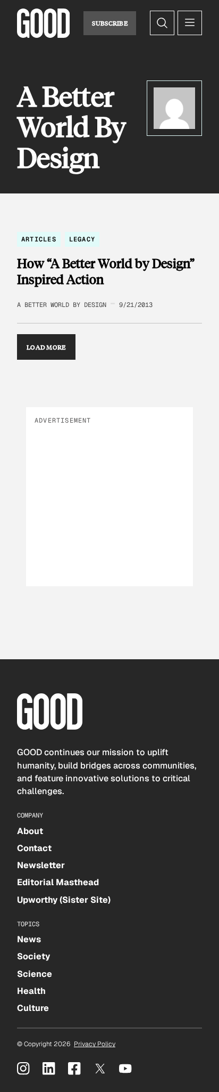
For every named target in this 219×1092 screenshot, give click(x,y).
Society (33, 956)
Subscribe (110, 23)
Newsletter (41, 865)
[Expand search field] (162, 23)
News (29, 939)
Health (31, 991)
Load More (46, 347)
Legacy (82, 239)
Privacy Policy (94, 1044)
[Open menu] (190, 23)
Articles (38, 239)
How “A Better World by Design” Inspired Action (106, 271)
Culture (33, 1008)
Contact (34, 848)
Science (34, 974)
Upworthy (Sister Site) (64, 899)
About (30, 831)
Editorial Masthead (58, 882)
